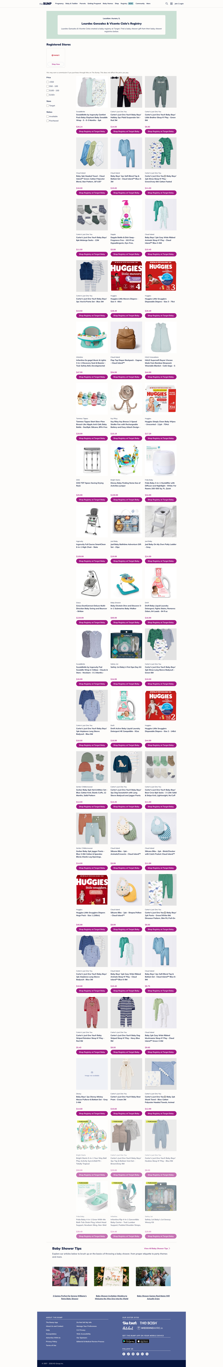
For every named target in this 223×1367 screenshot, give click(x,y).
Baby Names (108, 3)
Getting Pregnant (94, 3)
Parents (83, 3)
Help (48, 1330)
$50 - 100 (53, 86)
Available (53, 116)
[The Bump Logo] (45, 3)
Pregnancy (59, 3)
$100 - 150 (54, 90)
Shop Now (56, 64)
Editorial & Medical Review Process (90, 1341)
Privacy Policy (51, 1341)
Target (52, 105)
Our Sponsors (82, 1338)
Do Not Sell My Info (84, 1322)
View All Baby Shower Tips (156, 1248)
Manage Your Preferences (87, 1326)
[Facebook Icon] (123, 1354)
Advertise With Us (53, 1338)
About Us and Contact (54, 1326)
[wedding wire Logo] (150, 1328)
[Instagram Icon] (133, 1354)
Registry (124, 3)
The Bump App (52, 1322)
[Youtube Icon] (142, 1354)
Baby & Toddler (72, 3)
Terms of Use (51, 1345)
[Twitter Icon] (147, 1354)
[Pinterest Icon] (137, 1354)
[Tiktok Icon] (128, 1354)
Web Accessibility (84, 1334)
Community (140, 3)
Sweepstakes (51, 1334)
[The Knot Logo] (129, 1322)
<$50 (51, 82)
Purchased (53, 121)
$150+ (52, 95)
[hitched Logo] (127, 1328)
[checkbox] (47, 82)
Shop (117, 3)
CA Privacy (81, 1330)
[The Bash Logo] (149, 1323)
